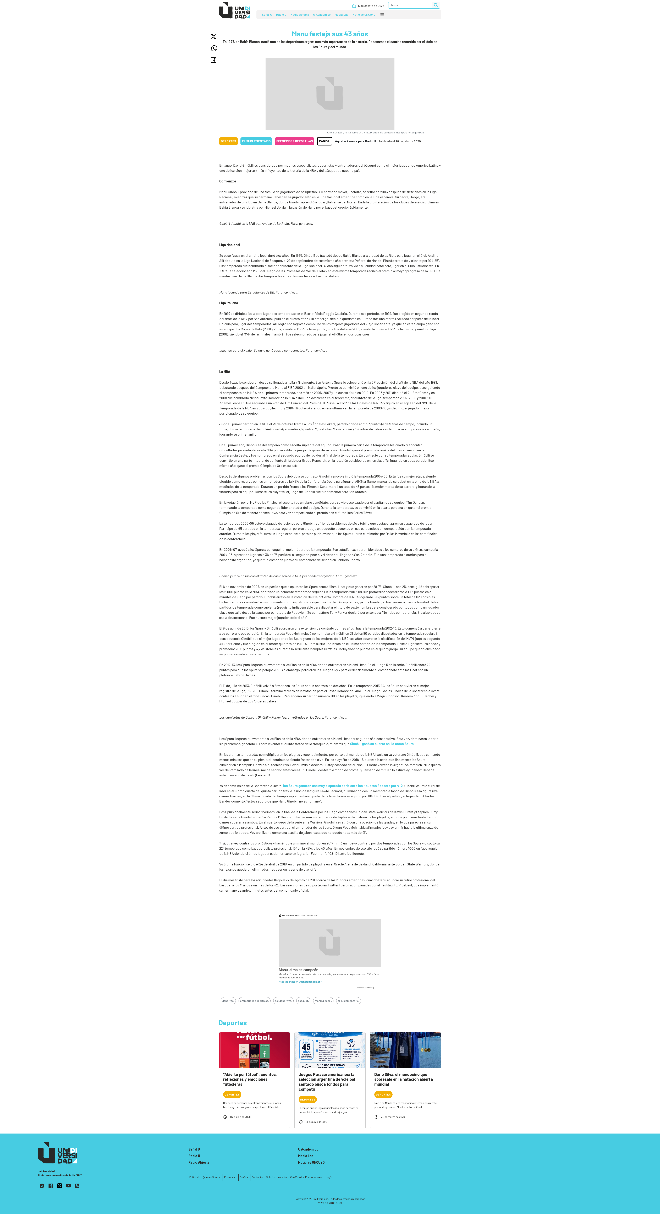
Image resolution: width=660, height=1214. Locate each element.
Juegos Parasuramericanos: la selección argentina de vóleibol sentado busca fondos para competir (327, 1082)
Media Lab (342, 14)
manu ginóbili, (323, 1000)
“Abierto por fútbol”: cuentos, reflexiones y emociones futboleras (250, 1079)
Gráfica (244, 1177)
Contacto (257, 1177)
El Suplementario (256, 141)
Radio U (281, 14)
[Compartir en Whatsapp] (214, 48)
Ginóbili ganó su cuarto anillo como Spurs (382, 744)
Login (329, 1177)
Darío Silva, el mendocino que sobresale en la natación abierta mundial (403, 1079)
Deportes (228, 141)
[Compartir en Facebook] (214, 60)
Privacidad (230, 1177)
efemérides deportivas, (254, 1000)
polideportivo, (283, 1000)
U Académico (322, 14)
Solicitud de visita (276, 1177)
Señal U (267, 14)
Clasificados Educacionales (306, 1177)
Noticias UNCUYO (364, 14)
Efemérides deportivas (294, 141)
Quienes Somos (212, 1177)
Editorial (194, 1177)
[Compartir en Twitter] (214, 36)
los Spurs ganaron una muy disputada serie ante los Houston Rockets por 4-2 (343, 786)
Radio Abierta (300, 14)
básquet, (303, 1000)
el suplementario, (348, 1000)
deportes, (228, 1000)
